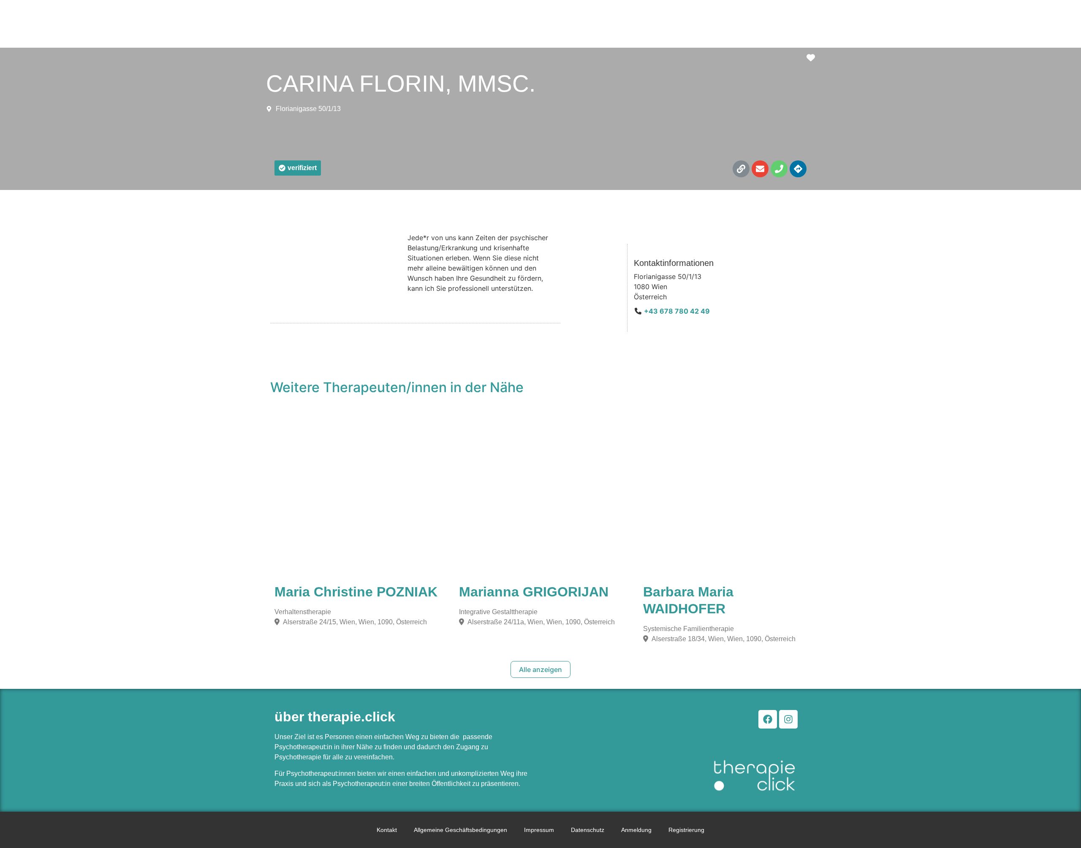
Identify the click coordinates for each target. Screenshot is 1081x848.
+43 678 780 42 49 (677, 311)
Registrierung (686, 829)
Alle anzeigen (540, 669)
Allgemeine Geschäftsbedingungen (460, 829)
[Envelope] (760, 168)
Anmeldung (636, 829)
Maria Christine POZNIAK (355, 591)
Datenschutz (587, 829)
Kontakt (387, 829)
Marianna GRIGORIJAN (533, 591)
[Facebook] (767, 719)
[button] (297, 168)
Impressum (539, 829)
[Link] (741, 168)
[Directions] (798, 168)
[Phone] (779, 168)
